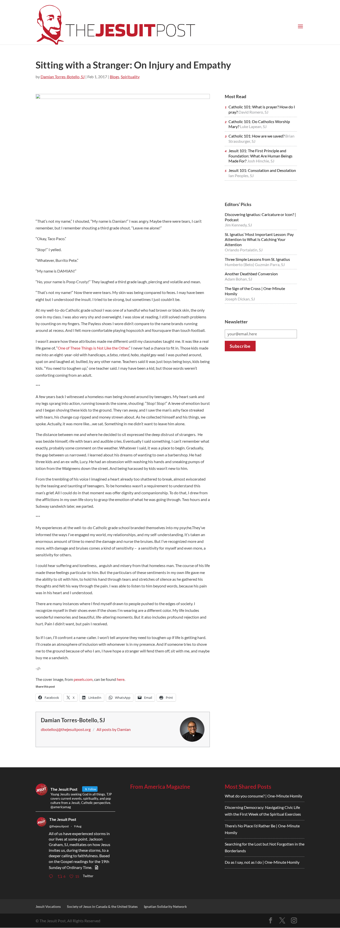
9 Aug (77, 826)
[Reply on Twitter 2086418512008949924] (52, 876)
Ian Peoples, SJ (241, 175)
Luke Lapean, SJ (253, 126)
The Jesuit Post (62, 819)
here (120, 679)
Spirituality (130, 76)
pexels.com (83, 679)
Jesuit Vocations (48, 906)
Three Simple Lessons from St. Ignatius (257, 259)
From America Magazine (160, 786)
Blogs (114, 76)
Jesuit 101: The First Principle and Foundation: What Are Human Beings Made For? (260, 155)
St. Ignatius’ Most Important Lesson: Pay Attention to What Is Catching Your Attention (259, 239)
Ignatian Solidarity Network (165, 906)
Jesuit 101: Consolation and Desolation (262, 170)
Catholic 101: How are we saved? (256, 136)
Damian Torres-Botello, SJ (63, 76)
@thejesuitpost (59, 826)
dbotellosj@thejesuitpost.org (66, 729)
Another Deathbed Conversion (251, 273)
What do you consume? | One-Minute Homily (263, 795)
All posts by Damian (114, 729)
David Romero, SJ (253, 112)
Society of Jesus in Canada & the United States (102, 906)
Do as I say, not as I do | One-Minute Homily (262, 862)
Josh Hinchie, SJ (260, 160)
